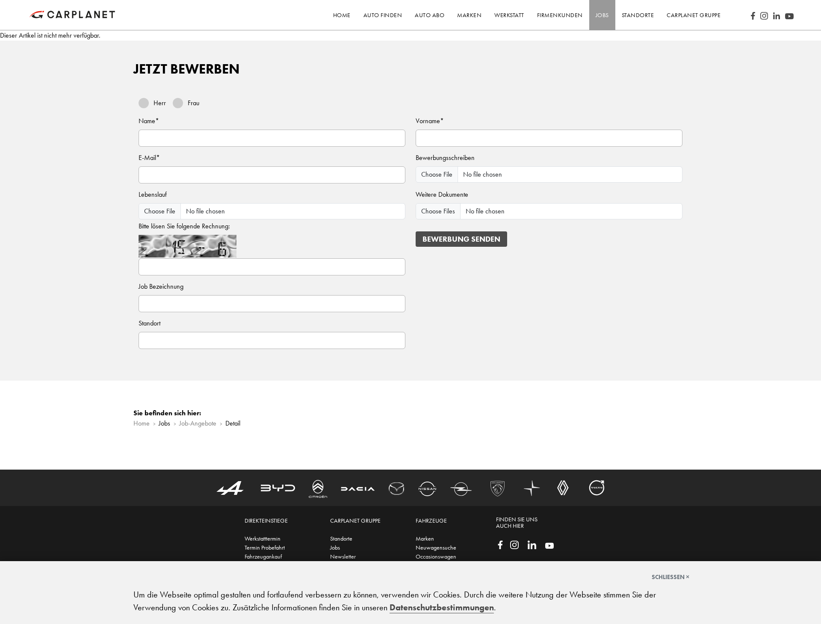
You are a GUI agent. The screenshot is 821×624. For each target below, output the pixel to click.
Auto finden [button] (382, 15)
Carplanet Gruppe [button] (694, 15)
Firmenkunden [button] (560, 15)
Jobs (335, 547)
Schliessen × (670, 577)
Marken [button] (469, 15)
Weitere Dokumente (442, 194)
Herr (160, 102)
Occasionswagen (436, 556)
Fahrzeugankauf (263, 556)
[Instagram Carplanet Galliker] (764, 15)
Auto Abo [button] (429, 15)
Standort (149, 323)
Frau (193, 102)
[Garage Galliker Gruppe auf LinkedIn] (532, 544)
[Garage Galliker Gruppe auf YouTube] (549, 545)
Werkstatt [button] (509, 15)
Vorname (430, 120)
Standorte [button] (638, 15)
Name (149, 120)
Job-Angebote (197, 423)
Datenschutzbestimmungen (442, 607)
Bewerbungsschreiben (445, 157)
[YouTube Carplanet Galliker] (789, 15)
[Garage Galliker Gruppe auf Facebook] (500, 544)
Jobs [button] (602, 15)
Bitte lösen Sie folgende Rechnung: (184, 226)
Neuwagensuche (436, 547)
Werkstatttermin (263, 538)
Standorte (341, 538)
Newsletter (343, 556)
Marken (425, 538)
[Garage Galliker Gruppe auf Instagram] (514, 544)
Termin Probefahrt (265, 547)
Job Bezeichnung (161, 286)
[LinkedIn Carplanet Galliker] (776, 15)
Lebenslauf (153, 194)
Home (342, 15)
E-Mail (149, 157)
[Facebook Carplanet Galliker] (753, 15)
